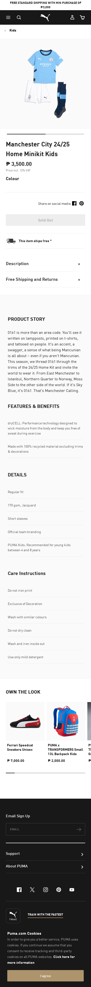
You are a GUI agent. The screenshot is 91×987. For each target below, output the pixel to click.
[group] (25, 730)
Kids (12, 30)
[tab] (26, 134)
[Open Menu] (9, 17)
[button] (9, 17)
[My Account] (72, 17)
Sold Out (45, 220)
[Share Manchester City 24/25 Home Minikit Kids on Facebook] (74, 203)
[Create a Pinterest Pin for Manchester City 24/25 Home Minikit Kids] (81, 203)
